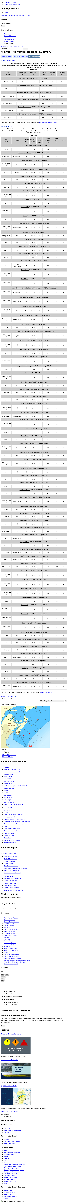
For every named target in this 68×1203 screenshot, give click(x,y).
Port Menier (24, 506)
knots (8, 75)
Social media (8, 1190)
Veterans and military (10, 1181)
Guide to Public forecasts (11, 954)
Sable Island (24, 535)
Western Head (24, 632)
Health (6, 1160)
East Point (25, 239)
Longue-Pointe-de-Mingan (24, 366)
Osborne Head (24, 452)
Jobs (5, 1151)
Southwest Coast (9, 836)
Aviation (6, 952)
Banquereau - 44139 (25, 78)
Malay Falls (24, 382)
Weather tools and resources (12, 1130)
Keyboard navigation (12, 1002)
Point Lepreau (25, 468)
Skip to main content (10, 2)
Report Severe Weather (11, 918)
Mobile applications (9, 1192)
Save (2, 974)
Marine (6, 38)
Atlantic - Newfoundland (11, 866)
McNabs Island (24, 389)
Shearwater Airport (24, 563)
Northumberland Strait (10, 817)
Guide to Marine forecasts (11, 956)
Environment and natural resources (14, 1164)
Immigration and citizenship (12, 1153)
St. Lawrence (25, 570)
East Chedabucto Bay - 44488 (25, 85)
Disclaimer (34, 69)
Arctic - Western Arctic (10, 859)
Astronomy (7, 947)
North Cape (24, 436)
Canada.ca (7, 34)
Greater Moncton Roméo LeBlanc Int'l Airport (25, 288)
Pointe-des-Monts (25, 490)
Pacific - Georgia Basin (10, 881)
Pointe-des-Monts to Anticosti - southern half (17, 824)
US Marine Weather (7, 757)
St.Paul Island (25, 598)
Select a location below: (8, 699)
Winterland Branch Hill (24, 639)
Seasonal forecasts (9, 931)
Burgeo (25, 183)
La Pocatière (24, 357)
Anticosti (6, 767)
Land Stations (10, 60)
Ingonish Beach (24, 324)
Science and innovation (11, 1177)
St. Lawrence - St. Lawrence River (14, 890)
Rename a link (10, 999)
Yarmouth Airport (25, 653)
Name (2, 971)
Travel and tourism (9, 1154)
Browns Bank (8, 776)
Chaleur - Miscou (9, 781)
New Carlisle (25, 429)
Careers (6, 1132)
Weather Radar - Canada (11, 922)
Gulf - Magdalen (8, 800)
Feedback (9, 1111)
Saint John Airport (24, 549)
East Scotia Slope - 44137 (24, 92)
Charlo (25, 216)
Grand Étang (24, 279)
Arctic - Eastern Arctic (10, 856)
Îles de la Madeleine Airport (25, 682)
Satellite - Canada (9, 924)
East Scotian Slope (9, 788)
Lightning (6, 937)
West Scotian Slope (10, 843)
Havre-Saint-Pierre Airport (24, 315)
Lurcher (6, 812)
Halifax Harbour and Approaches (13, 804)
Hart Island (25, 306)
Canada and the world (10, 1174)
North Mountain (24, 443)
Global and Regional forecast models (15, 945)
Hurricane (7, 939)
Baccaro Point (25, 146)
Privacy (6, 1198)
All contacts (7, 1139)
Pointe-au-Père (24, 483)
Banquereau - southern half (12, 772)
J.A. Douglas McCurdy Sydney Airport (25, 331)
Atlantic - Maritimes (9, 42)
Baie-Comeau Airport (24, 153)
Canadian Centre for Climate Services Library (17, 960)
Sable (5, 826)
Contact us (7, 1128)
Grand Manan (25, 270)
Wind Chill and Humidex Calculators (14, 962)
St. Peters (25, 579)
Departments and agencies (12, 1141)
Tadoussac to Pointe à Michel (12, 840)
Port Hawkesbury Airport (25, 497)
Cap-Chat (25, 191)
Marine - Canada (9, 926)
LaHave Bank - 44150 (24, 107)
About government (9, 1143)
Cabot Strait (7, 779)
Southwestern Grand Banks (12, 831)
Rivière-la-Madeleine (25, 527)
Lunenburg (25, 373)
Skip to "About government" (12, 4)
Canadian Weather (9, 920)
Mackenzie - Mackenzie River (12, 878)
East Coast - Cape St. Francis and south (15, 786)
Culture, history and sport (11, 1168)
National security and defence (12, 1166)
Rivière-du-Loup (25, 520)
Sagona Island (24, 542)
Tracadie (24, 623)
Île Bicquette (24, 661)
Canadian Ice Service (10, 929)
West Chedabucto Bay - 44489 (25, 114)
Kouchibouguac (24, 349)
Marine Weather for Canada (9, 853)
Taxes (5, 1162)
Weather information (10, 36)
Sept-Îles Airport (24, 556)
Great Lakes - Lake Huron (11, 870)
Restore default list (11, 1005)
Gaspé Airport (25, 261)
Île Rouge (25, 668)
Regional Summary (34, 57)
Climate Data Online (46, 692)
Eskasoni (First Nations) (25, 246)
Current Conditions (6, 57)
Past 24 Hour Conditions (20, 57)
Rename (3, 976)
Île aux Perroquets (24, 675)
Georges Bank (8, 795)
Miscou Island (25, 403)
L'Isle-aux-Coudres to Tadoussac (13, 815)
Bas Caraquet (25, 160)
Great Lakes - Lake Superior (12, 873)
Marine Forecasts (9, 40)
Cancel (7, 974)
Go (25, 48)
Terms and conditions (10, 1196)
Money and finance (9, 1176)
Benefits (6, 1158)
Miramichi (25, 396)
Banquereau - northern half (12, 769)
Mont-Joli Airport (25, 412)
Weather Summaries (10, 941)
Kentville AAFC (24, 340)
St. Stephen (24, 589)
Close (2, 1025)
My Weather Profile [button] (6, 47)
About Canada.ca (9, 1194)
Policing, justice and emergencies (14, 1170)
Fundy (6, 793)
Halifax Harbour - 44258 (25, 100)
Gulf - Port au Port (9, 802)
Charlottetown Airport (24, 223)
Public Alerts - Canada (10, 935)
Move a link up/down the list (14, 997)
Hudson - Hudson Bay (10, 876)
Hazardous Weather (10, 943)
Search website (5, 24)
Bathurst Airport (24, 169)
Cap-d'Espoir (25, 200)
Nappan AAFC (24, 420)
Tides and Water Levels (9, 755)
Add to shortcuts (5, 897)
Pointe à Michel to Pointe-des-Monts (14, 819)
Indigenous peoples (10, 1179)
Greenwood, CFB (25, 297)
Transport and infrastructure (12, 1172)
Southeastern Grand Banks (12, 829)
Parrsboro (25, 459)
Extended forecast (9, 933)
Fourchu (6, 790)
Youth (5, 1183)
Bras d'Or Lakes (8, 774)
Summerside (24, 614)
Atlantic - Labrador (9, 861)
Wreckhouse (24, 646)
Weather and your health (11, 964)
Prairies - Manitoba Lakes (11, 888)
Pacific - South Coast (10, 885)
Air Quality (7, 927)
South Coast (7, 838)
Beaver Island (25, 176)
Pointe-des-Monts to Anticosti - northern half (17, 822)
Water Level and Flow (10, 949)
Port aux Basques (24, 513)
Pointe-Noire (24, 475)
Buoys (12, 126)
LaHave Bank (8, 808)
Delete (2, 978)
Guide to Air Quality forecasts (12, 958)
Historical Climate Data (11, 950)
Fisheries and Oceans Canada (48, 122)
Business (6, 1156)
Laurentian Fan (8, 810)
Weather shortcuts (17, 47)
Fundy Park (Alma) (24, 254)
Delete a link (9, 994)
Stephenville (24, 605)
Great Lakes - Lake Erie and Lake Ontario (16, 868)
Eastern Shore (8, 783)
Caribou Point (25, 207)
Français (6, 12)
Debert (25, 232)
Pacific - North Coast (10, 883)
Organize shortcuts (15, 897)
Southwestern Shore (10, 833)
